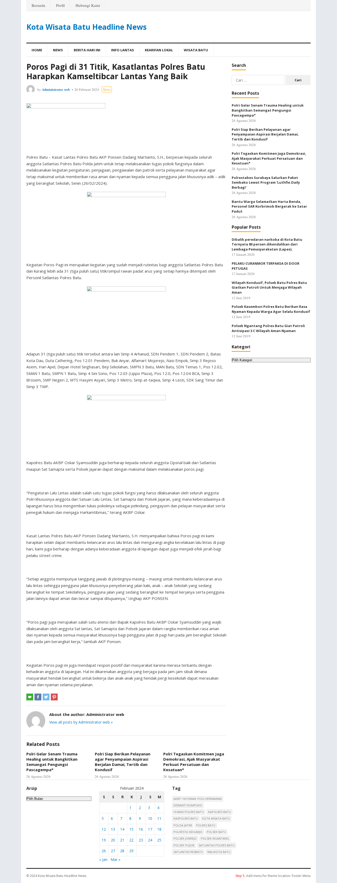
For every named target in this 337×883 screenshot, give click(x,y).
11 (159, 818)
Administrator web (56, 89)
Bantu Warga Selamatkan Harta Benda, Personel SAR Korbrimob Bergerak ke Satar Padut (269, 206)
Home (37, 50)
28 (122, 850)
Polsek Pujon (184, 845)
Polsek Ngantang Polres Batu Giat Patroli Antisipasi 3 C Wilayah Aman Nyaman (268, 328)
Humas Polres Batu (189, 812)
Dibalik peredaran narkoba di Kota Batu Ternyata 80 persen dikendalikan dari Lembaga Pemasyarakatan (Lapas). (267, 244)
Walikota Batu (218, 852)
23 (141, 839)
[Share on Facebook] (37, 697)
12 (104, 829)
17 (150, 829)
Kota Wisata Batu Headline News (86, 27)
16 (141, 829)
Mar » (115, 859)
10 (150, 818)
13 (113, 829)
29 (131, 850)
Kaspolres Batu (186, 818)
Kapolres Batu (219, 812)
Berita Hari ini (87, 50)
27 (113, 850)
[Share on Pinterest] (54, 697)
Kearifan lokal (159, 50)
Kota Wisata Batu (216, 818)
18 (159, 829)
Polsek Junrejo (185, 838)
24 (150, 839)
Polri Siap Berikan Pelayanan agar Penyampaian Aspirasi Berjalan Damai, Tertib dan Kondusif (122, 761)
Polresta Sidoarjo (188, 832)
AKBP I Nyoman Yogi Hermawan (198, 799)
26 (104, 850)
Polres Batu (205, 825)
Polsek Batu (216, 832)
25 (159, 839)
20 (113, 839)
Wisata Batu (196, 50)
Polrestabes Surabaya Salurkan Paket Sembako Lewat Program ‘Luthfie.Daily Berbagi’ (266, 182)
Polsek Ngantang (215, 838)
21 (122, 839)
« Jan (103, 859)
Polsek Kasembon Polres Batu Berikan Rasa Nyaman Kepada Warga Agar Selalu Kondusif (271, 309)
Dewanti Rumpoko (188, 805)
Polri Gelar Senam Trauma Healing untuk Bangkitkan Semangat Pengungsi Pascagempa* (51, 761)
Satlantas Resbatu (188, 852)
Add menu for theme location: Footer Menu (273, 876)
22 (131, 839)
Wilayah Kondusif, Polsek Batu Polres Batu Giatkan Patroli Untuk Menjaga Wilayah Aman (269, 287)
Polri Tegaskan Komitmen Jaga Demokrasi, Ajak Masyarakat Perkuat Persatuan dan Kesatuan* (193, 761)
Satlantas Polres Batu (217, 845)
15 (131, 829)
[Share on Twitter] (46, 697)
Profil (60, 5)
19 (104, 839)
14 (122, 829)
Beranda (38, 5)
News (58, 50)
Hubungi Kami (88, 5)
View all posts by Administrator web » (81, 722)
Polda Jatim (183, 825)
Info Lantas (122, 50)
